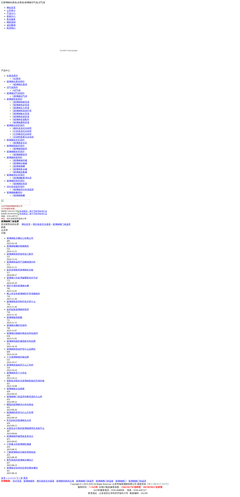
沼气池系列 (12, 87)
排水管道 (17, 481)
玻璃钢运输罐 (20, 163)
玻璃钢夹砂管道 (21, 105)
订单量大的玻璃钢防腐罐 (19, 444)
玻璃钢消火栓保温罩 (24, 189)
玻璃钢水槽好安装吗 (17, 325)
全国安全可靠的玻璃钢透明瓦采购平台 (25, 428)
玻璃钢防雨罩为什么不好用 (20, 412)
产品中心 (11, 13)
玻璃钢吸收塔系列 (15, 151)
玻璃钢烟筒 (29, 481)
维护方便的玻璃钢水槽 (18, 285)
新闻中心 (11, 16)
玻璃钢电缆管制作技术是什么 (21, 301)
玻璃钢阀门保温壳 (85, 481)
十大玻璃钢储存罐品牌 (18, 357)
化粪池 (17, 78)
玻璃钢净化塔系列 (15, 175)
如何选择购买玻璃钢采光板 (20, 270)
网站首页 (11, 7)
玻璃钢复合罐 (20, 169)
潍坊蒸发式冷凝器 (42, 224)
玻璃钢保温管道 (21, 116)
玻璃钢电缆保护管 (23, 111)
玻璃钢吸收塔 (20, 154)
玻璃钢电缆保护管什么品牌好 (21, 349)
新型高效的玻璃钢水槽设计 (20, 460)
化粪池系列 (12, 75)
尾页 (25, 478)
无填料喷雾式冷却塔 (24, 137)
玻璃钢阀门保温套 (104, 481)
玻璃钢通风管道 (21, 122)
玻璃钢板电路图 (14, 317)
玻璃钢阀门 (121, 481)
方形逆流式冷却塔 (23, 131)
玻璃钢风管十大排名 (17, 373)
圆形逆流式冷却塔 (23, 128)
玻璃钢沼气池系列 (15, 93)
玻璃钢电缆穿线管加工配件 (20, 254)
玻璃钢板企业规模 (15, 388)
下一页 (19, 478)
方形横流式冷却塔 (23, 134)
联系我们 (11, 28)
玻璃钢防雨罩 (20, 183)
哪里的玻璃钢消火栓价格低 (20, 404)
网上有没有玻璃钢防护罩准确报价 (23, 293)
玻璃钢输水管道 (21, 113)
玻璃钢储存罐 (20, 160)
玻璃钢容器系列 (14, 157)
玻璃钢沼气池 (20, 96)
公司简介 (11, 10)
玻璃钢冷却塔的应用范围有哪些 (22, 468)
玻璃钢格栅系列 (14, 192)
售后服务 (11, 19)
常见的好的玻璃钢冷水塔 (19, 420)
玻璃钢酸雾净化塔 (23, 178)
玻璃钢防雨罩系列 (15, 181)
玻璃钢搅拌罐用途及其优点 (20, 436)
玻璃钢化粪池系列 (15, 81)
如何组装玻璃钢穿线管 (18, 309)
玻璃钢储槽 (19, 166)
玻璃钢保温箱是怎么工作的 (20, 365)
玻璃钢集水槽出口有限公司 (20, 238)
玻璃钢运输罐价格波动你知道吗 (22, 333)
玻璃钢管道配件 (21, 119)
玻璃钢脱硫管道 (21, 102)
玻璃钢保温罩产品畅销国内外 (21, 262)
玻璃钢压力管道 (21, 108)
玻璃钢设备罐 (20, 172)
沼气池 (17, 90)
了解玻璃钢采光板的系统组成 (21, 452)
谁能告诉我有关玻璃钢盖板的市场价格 (25, 381)
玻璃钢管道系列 (14, 99)
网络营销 (11, 22)
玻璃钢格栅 (19, 195)
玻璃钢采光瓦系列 (15, 140)
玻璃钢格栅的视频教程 (18, 246)
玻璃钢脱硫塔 (20, 148)
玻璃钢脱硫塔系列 (15, 146)
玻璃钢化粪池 (20, 84)
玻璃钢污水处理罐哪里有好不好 (22, 278)
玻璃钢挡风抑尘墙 (65, 481)
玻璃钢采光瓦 (20, 143)
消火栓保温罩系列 (15, 186)
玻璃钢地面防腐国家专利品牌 (21, 341)
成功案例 (11, 25)
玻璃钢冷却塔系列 (15, 125)
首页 (3, 478)
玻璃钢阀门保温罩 (62, 224)
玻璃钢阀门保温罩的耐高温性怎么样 (24, 396)
